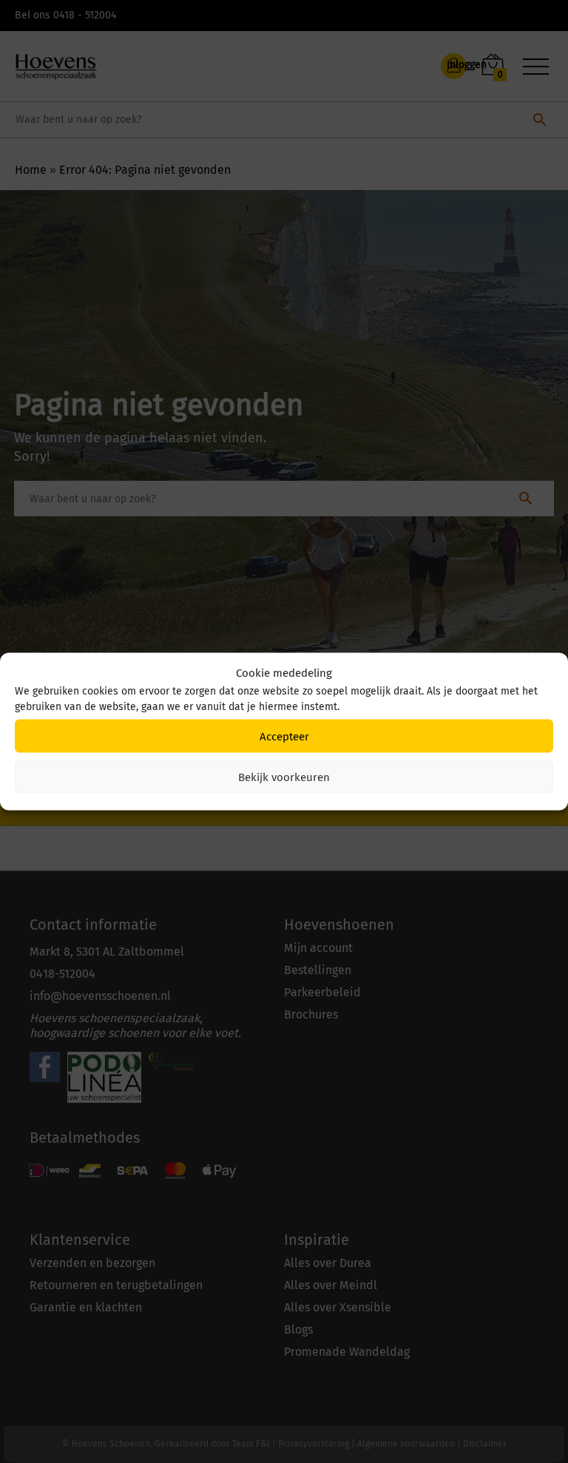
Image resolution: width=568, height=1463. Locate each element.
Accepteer (284, 736)
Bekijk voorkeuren (284, 776)
